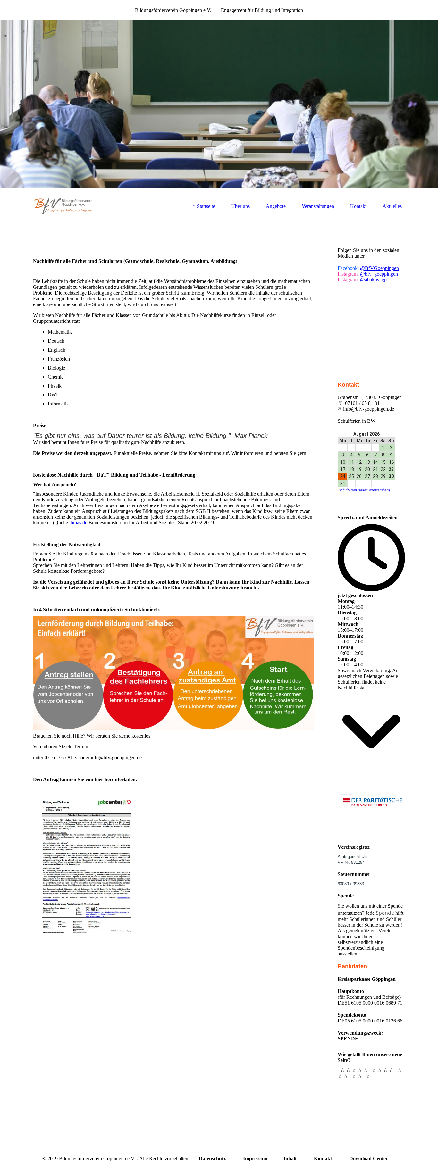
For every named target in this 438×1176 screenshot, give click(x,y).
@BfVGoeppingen (379, 268)
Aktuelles (392, 206)
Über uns (240, 206)
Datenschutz (212, 1158)
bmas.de (79, 522)
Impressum (255, 1158)
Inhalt (290, 1158)
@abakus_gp (373, 279)
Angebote (276, 206)
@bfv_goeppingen (379, 274)
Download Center (368, 1158)
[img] (219, 104)
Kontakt (358, 206)
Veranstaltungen (318, 206)
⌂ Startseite (203, 206)
